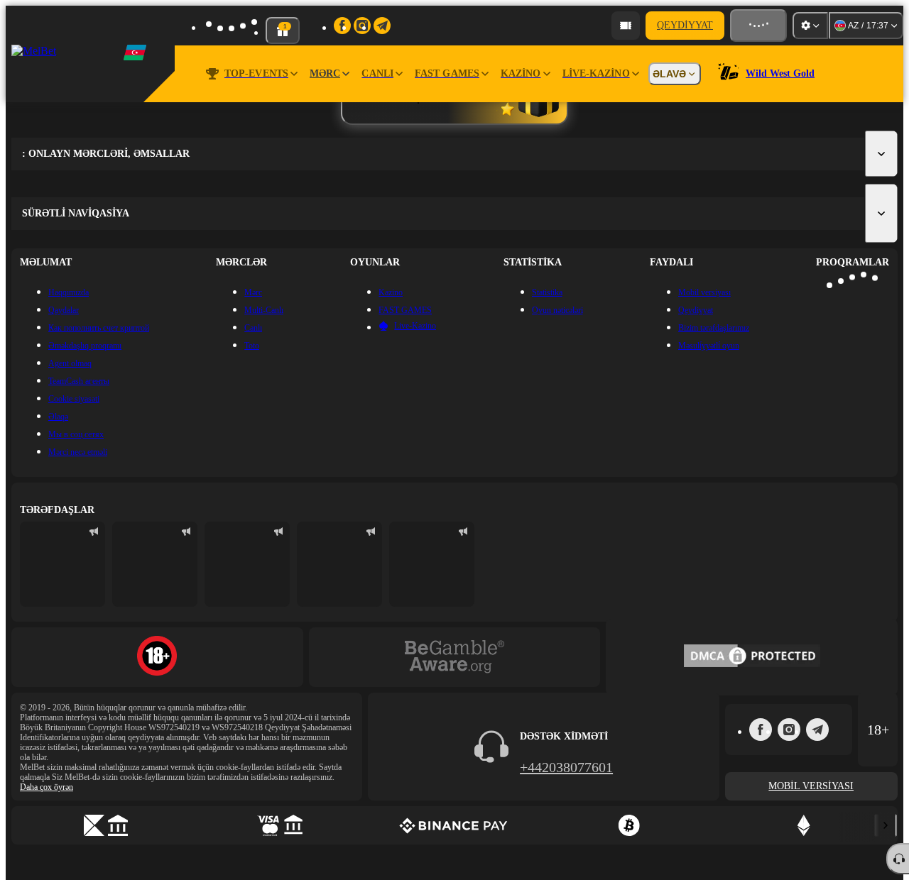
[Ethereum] (803, 825)
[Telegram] (817, 729)
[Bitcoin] (629, 825)
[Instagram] (789, 729)
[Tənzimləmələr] (810, 25)
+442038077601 (566, 767)
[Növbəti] (885, 825)
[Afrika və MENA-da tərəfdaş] (155, 564)
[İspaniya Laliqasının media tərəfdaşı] (62, 564)
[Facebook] (760, 729)
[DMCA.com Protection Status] (752, 657)
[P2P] (106, 825)
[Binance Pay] (454, 825)
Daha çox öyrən (46, 787)
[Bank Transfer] (280, 825)
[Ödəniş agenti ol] (625, 25)
